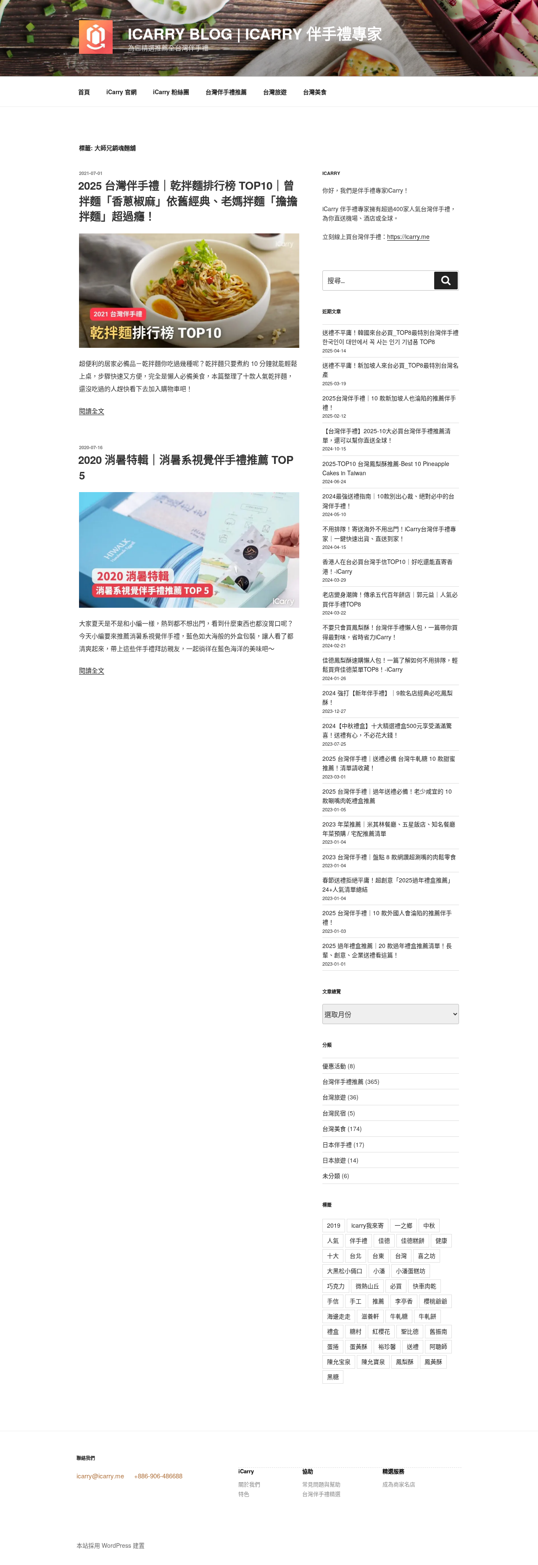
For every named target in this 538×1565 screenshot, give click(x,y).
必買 (396, 1286)
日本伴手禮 (337, 1144)
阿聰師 (438, 1346)
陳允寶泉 (373, 1361)
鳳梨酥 (405, 1361)
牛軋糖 (399, 1316)
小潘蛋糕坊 (410, 1270)
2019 (333, 1225)
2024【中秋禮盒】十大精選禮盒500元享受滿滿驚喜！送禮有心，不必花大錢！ (387, 730)
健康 (441, 1240)
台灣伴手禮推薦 (226, 91)
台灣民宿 (334, 1113)
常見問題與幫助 (321, 1484)
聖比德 (410, 1331)
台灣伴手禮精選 (321, 1494)
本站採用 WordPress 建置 (110, 1545)
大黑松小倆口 (344, 1270)
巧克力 (336, 1286)
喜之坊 (426, 1255)
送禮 (413, 1346)
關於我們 (249, 1484)
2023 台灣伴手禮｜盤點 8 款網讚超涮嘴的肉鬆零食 (389, 857)
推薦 (378, 1301)
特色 (243, 1494)
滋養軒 (370, 1316)
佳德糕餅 (413, 1240)
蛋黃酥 (358, 1346)
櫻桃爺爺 (435, 1301)
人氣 (333, 1240)
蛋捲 (333, 1346)
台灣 (401, 1255)
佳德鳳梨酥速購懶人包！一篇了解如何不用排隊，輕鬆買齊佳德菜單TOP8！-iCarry (390, 664)
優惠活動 (334, 1066)
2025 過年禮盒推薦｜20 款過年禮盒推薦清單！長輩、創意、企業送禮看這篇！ (387, 950)
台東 (378, 1255)
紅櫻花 (381, 1331)
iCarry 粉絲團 (171, 91)
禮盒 (333, 1331)
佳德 (384, 1240)
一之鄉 (403, 1225)
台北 (355, 1255)
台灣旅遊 (275, 91)
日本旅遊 (334, 1160)
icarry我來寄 (367, 1225)
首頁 (84, 91)
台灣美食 (315, 91)
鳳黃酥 (433, 1361)
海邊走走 (339, 1316)
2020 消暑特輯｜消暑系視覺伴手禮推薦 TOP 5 (185, 467)
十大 (333, 1255)
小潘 (379, 1270)
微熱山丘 (367, 1286)
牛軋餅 (427, 1316)
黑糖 (333, 1376)
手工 (355, 1301)
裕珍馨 (387, 1346)
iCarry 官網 (121, 91)
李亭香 (404, 1301)
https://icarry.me (408, 236)
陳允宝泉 (339, 1361)
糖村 (355, 1331)
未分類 (331, 1175)
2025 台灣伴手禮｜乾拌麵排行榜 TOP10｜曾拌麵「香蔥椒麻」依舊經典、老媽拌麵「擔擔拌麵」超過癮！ (188, 200)
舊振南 (438, 1331)
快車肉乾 (424, 1286)
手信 (333, 1301)
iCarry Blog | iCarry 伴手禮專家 (255, 33)
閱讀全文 (91, 410)
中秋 (429, 1225)
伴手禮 (358, 1240)
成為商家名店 (398, 1484)
